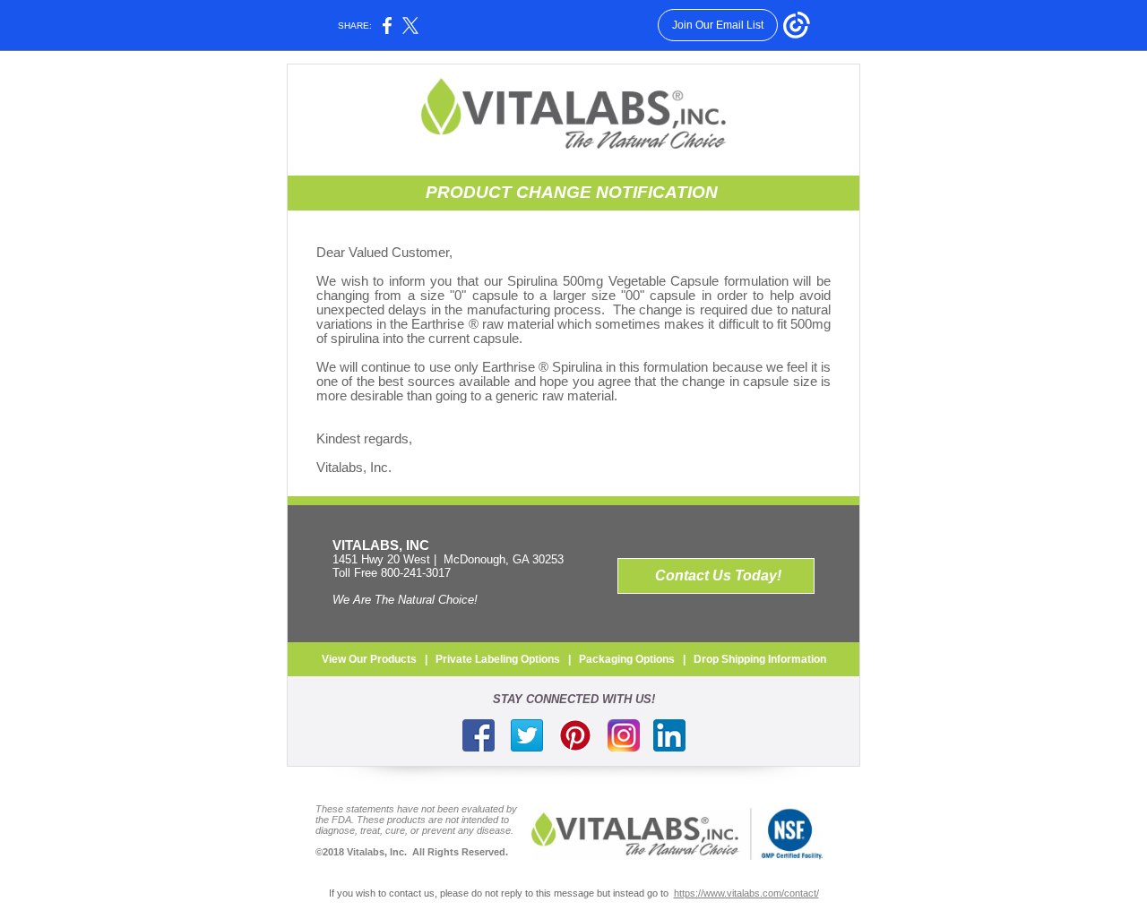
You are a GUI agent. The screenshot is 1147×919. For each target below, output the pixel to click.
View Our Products (369, 659)
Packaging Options (627, 659)
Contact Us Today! (718, 575)
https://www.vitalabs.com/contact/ (746, 893)
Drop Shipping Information (760, 659)
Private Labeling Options (498, 659)
